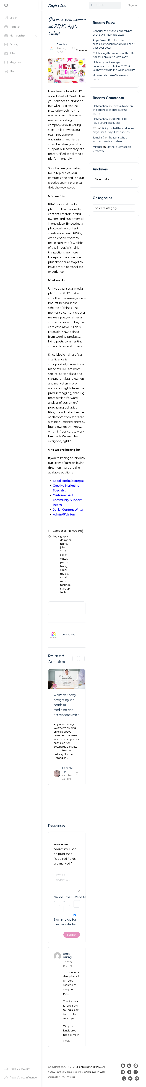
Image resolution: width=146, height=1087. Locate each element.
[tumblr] (124, 1078)
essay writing (67, 955)
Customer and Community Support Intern (67, 500)
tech (63, 592)
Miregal (97, 146)
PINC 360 (100, 1072)
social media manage (65, 581)
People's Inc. (57, 5)
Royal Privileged (67, 1077)
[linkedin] (136, 1066)
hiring (63, 543)
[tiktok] (136, 1072)
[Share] (81, 531)
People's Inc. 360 (87, 1072)
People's (62, 44)
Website (77, 897)
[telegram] (129, 1072)
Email (67, 899)
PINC (97, 1066)
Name (57, 899)
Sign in (132, 5)
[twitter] (130, 1078)
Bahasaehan (100, 106)
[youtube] (137, 1078)
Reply (66, 1040)
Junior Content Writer (68, 509)
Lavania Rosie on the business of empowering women (113, 109)
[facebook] (123, 1066)
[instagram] (129, 1066)
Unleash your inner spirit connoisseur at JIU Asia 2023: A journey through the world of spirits (114, 66)
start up (65, 588)
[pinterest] (123, 1072)
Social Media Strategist (68, 481)
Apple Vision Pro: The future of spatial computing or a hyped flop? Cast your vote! (114, 44)
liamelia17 (98, 137)
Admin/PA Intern (64, 514)
